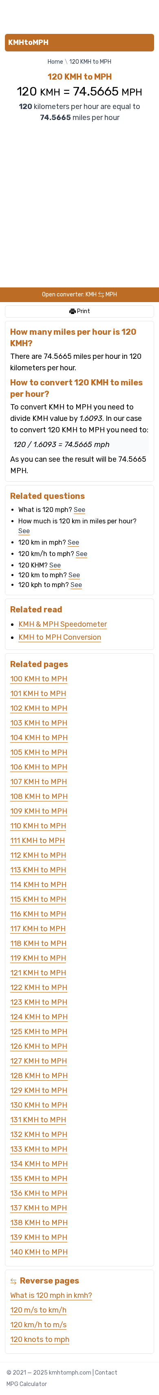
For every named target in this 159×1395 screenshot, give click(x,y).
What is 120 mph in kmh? (51, 1295)
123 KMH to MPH (38, 1002)
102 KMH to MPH (38, 708)
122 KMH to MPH (38, 987)
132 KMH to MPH (38, 1134)
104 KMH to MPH (39, 737)
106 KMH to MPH (38, 767)
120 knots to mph (39, 1339)
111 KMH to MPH (37, 840)
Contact (106, 1372)
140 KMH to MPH (39, 1252)
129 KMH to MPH (38, 1090)
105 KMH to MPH (38, 752)
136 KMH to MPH (38, 1193)
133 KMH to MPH (38, 1149)
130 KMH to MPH (38, 1105)
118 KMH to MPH (38, 943)
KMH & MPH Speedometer (62, 624)
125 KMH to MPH (38, 1031)
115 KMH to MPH (38, 899)
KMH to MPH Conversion (59, 637)
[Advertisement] (79, 15)
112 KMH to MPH (38, 855)
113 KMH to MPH (38, 869)
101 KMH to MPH (38, 693)
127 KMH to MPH (38, 1061)
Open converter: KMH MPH (79, 294)
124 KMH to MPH (39, 1016)
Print (83, 311)
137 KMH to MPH (38, 1208)
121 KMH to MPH (38, 972)
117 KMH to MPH (38, 928)
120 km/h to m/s (38, 1324)
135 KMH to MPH (38, 1178)
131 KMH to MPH (38, 1119)
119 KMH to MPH (38, 958)
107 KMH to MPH (38, 781)
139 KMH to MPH (38, 1237)
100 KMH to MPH (38, 678)
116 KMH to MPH (38, 914)
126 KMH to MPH (38, 1046)
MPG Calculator (27, 1384)
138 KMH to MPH (39, 1222)
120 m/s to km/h (38, 1310)
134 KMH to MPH (39, 1163)
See (79, 510)
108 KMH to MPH (39, 796)
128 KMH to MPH (39, 1075)
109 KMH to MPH (38, 811)
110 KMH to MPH (38, 825)
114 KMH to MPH (38, 884)
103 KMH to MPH (38, 723)
